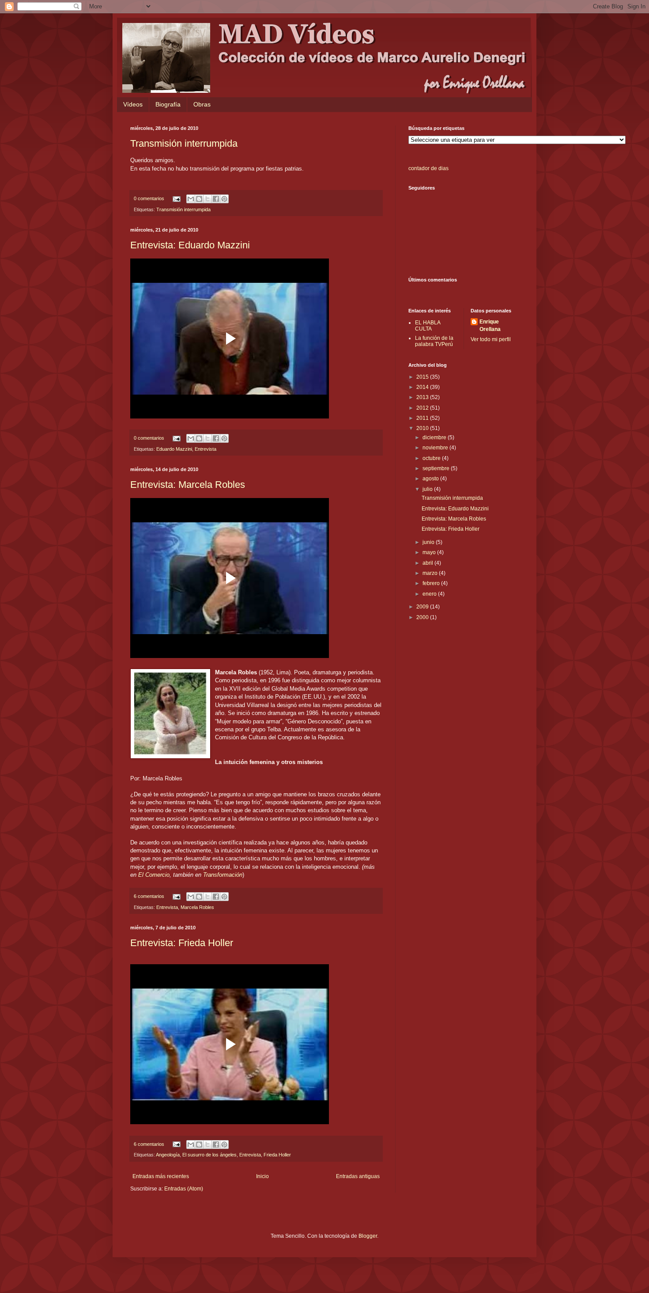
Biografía (168, 104)
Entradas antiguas (358, 1176)
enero (430, 594)
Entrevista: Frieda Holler (181, 942)
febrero (432, 583)
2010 (423, 428)
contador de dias (428, 168)
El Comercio (154, 874)
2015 (423, 377)
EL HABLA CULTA (427, 325)
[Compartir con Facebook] (215, 198)
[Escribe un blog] (199, 198)
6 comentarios (149, 896)
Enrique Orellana (490, 325)
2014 (423, 387)
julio (428, 489)
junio (429, 542)
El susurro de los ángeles (209, 1154)
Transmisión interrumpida (184, 143)
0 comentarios (149, 198)
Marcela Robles (197, 907)
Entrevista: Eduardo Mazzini (190, 245)
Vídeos (133, 104)
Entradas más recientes (160, 1176)
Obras (202, 104)
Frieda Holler (277, 1154)
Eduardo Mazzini (174, 449)
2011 (423, 418)
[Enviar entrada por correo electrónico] (176, 198)
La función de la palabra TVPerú (434, 341)
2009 (423, 607)
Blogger (367, 1236)
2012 (423, 408)
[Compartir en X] (207, 198)
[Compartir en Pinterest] (224, 198)
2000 (423, 617)
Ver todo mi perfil (491, 339)
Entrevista (205, 449)
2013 (423, 397)
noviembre (436, 448)
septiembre (437, 468)
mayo (430, 552)
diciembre (435, 437)
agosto (431, 478)
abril (428, 563)
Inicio (262, 1176)
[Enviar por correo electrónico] (190, 198)
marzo (431, 573)
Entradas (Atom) (183, 1189)
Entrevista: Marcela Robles (187, 484)
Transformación (222, 874)
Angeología (168, 1154)
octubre (432, 458)
